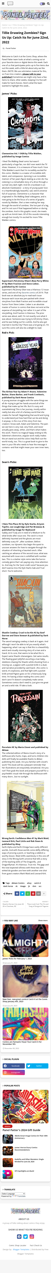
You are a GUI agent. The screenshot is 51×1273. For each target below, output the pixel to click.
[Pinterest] (33, 893)
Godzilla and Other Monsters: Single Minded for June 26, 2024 (29, 1160)
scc (9, 25)
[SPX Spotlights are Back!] (8, 1174)
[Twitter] (22, 893)
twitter (39, 1066)
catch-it (37, 883)
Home (4, 25)
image (23, 886)
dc (17, 886)
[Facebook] (17, 893)
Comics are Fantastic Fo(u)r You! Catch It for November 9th (22, 1043)
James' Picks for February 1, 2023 (17, 958)
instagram (15, 1072)
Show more (42, 920)
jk (29, 886)
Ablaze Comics (18, 883)
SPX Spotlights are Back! (24, 1171)
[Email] (38, 893)
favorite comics (29, 292)
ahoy (29, 883)
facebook (15, 1066)
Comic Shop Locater (17, 1245)
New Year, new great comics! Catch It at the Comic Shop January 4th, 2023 (25, 1000)
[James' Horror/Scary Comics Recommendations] (8, 1150)
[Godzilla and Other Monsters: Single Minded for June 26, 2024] (8, 1162)
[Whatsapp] (27, 893)
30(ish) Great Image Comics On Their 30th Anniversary (31, 1137)
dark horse (8, 886)
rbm (34, 886)
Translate (21, 1196)
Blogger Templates (21, 1249)
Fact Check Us (36, 1245)
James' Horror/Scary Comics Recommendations (26, 1148)
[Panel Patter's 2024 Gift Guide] (25, 1106)
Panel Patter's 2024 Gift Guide (21, 1130)
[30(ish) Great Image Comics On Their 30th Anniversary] (8, 1139)
